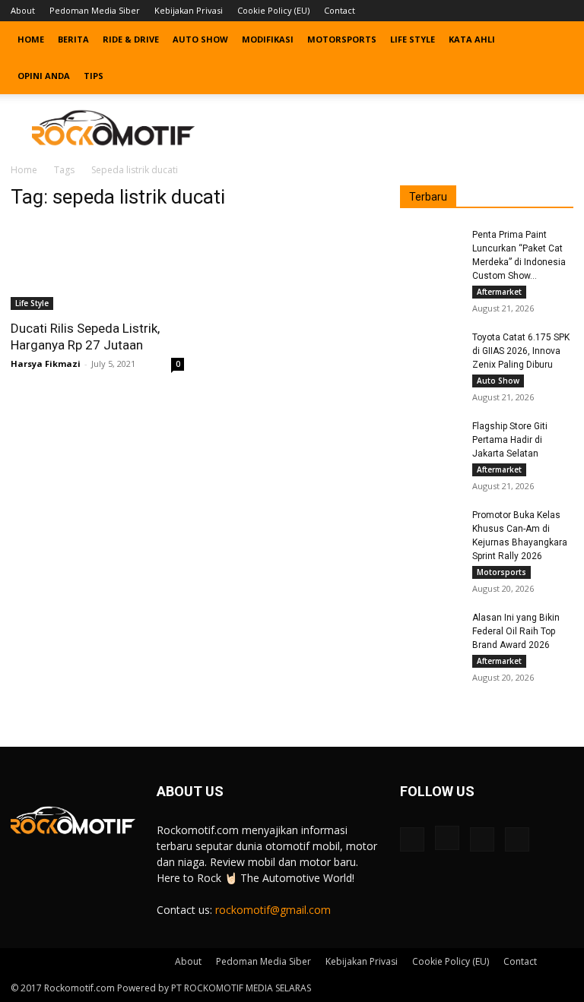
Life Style (412, 39)
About (23, 10)
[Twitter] (536, 10)
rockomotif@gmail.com (273, 909)
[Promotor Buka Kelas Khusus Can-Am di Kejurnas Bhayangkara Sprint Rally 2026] (430, 529)
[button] (555, 40)
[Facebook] (486, 10)
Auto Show (200, 39)
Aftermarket (499, 291)
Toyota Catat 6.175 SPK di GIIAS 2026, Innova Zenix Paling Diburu (521, 351)
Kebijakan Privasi (188, 10)
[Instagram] (511, 10)
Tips (93, 75)
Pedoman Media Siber (94, 10)
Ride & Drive (131, 39)
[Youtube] (562, 10)
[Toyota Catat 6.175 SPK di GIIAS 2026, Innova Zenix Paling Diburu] (430, 351)
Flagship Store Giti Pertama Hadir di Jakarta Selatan (510, 440)
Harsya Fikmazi (46, 363)
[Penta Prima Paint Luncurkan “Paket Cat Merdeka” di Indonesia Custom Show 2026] (430, 249)
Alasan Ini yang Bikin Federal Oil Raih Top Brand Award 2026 (516, 631)
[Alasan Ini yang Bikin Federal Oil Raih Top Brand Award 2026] (430, 632)
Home (30, 39)
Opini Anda (43, 75)
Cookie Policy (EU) (273, 10)
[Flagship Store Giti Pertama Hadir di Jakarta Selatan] (430, 440)
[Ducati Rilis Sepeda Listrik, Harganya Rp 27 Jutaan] (97, 267)
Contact (339, 10)
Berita (73, 39)
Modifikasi (268, 39)
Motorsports (341, 39)
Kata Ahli (472, 39)
